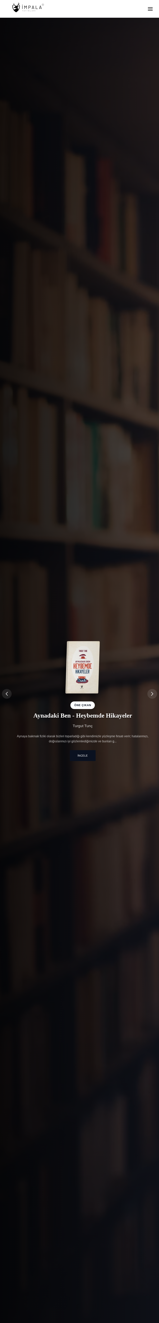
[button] (152, 694)
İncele (83, 756)
